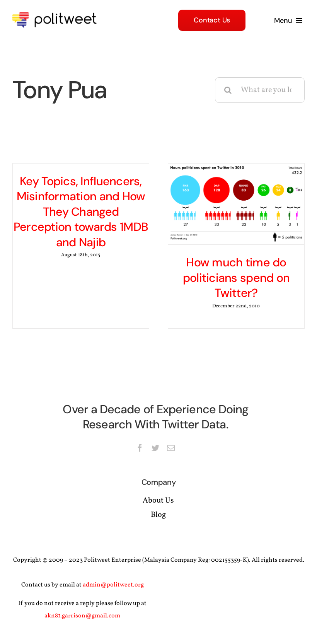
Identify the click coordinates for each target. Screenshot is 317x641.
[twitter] (155, 448)
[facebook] (140, 448)
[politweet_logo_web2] (57, 10)
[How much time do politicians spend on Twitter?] (236, 204)
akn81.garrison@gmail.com (82, 616)
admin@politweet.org (113, 585)
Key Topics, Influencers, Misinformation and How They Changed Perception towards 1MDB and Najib (81, 212)
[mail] (171, 448)
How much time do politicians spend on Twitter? (236, 277)
